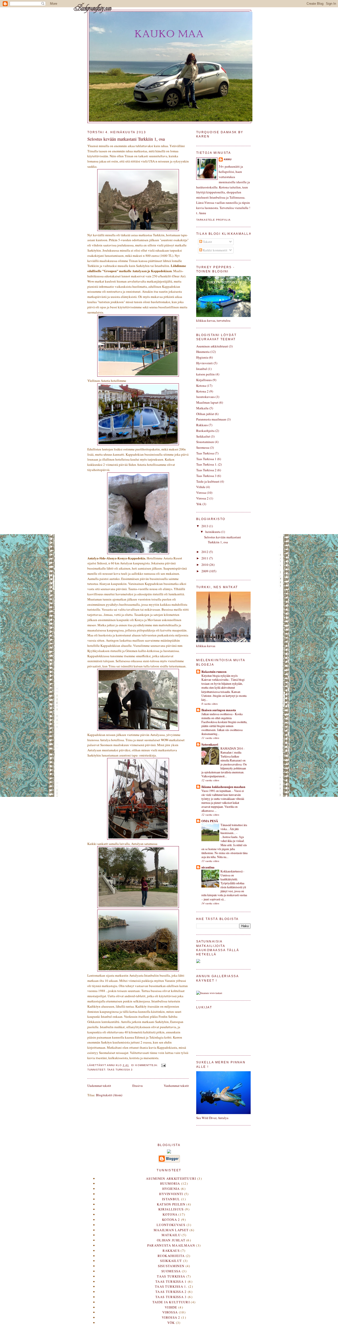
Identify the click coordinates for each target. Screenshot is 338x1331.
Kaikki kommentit (214, 250)
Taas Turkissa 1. (206, 464)
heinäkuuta (213, 531)
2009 (205, 571)
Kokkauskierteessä (231, 871)
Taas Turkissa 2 (206, 470)
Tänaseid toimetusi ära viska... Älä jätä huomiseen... (233, 829)
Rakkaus (202, 425)
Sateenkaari (209, 744)
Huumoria (203, 351)
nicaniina (208, 867)
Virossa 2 (202, 498)
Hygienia (202, 357)
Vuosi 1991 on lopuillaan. (216, 791)
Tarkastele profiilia (213, 219)
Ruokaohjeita (205, 430)
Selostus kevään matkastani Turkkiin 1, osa (126, 139)
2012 (205, 551)
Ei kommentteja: (145, 1065)
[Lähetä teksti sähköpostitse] (163, 1065)
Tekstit (207, 241)
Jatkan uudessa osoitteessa (217, 714)
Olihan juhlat (205, 414)
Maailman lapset (207, 402)
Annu (228, 159)
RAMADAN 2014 (231, 748)
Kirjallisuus (204, 380)
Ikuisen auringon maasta (218, 709)
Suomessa (202, 447)
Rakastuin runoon (213, 671)
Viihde (200, 487)
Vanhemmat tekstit (176, 1085)
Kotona (201, 385)
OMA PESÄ (209, 820)
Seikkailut (203, 436)
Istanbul (201, 368)
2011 (205, 558)
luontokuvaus (205, 396)
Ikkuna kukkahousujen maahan (223, 786)
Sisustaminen (205, 442)
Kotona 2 (202, 391)
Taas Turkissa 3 (120, 1069)
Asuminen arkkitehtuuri (212, 346)
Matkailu (202, 408)
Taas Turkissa (205, 453)
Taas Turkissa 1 (206, 459)
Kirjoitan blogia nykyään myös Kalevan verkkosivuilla (219, 677)
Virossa (201, 492)
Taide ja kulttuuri (207, 481)
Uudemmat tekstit (99, 1085)
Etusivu (137, 1085)
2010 (205, 564)
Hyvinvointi (204, 363)
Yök (199, 504)
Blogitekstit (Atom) (109, 1095)
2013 (205, 526)
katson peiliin (205, 374)
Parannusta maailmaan (211, 419)
